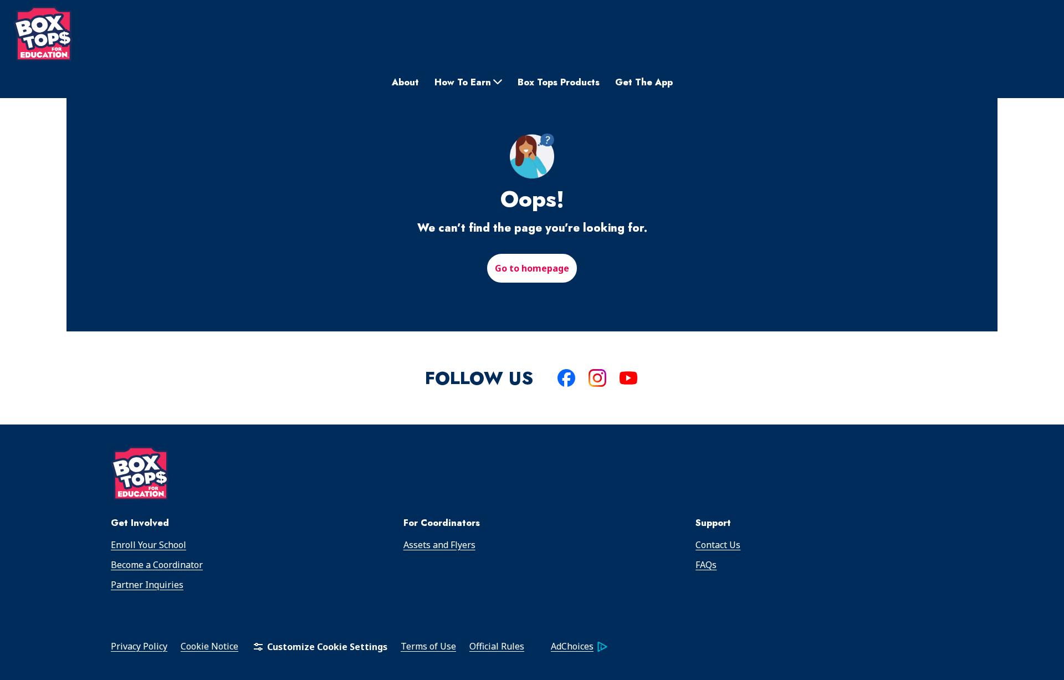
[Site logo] (43, 34)
